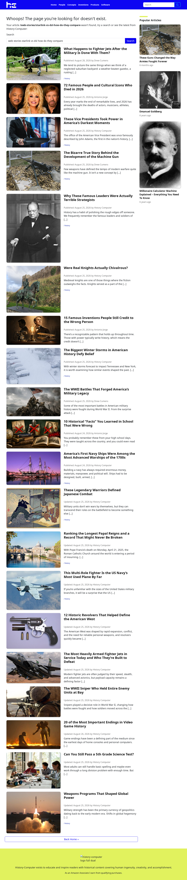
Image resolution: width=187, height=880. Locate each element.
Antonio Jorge (101, 97)
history (67, 78)
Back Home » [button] (71, 839)
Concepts (71, 4)
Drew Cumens (101, 60)
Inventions (83, 4)
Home (54, 4)
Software (105, 4)
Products (95, 4)
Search (10, 34)
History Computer (103, 130)
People (62, 4)
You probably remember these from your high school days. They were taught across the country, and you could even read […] (99, 441)
